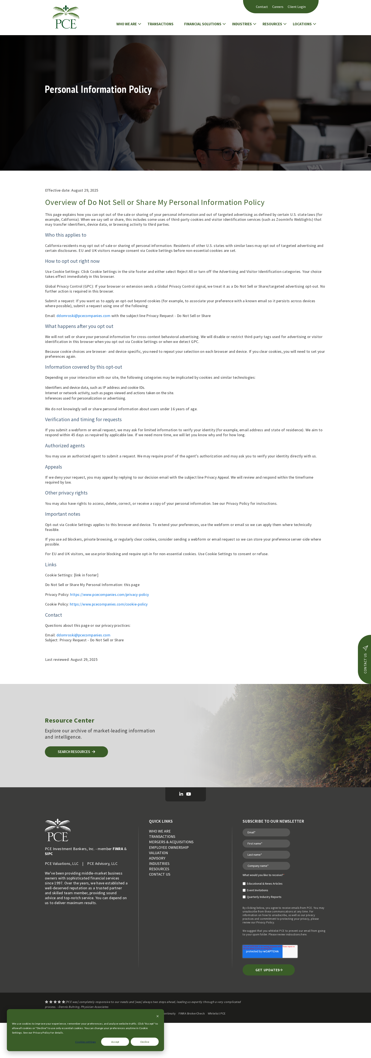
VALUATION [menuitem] (158, 852)
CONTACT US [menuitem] (159, 874)
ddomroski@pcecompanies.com (83, 315)
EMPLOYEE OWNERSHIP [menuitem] (169, 847)
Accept (115, 1041)
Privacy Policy (265, 922)
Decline (144, 1041)
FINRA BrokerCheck (192, 1013)
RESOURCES (272, 24)
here (303, 934)
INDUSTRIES (242, 24)
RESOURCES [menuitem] (159, 868)
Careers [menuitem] (277, 7)
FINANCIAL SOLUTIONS (202, 24)
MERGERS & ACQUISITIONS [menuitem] (171, 841)
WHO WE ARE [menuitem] (160, 831)
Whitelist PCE (217, 1013)
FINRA (118, 848)
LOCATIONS (302, 24)
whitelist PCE (276, 931)
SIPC (49, 853)
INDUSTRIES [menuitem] (159, 863)
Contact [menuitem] (262, 7)
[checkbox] (263, 888)
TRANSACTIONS (160, 24)
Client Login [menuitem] (297, 7)
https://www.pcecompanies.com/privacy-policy (109, 594)
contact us (365, 663)
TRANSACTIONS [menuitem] (162, 836)
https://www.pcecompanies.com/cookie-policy (109, 604)
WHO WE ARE (126, 24)
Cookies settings (85, 1041)
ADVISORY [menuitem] (157, 858)
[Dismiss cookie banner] (157, 1016)
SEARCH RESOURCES (74, 751)
